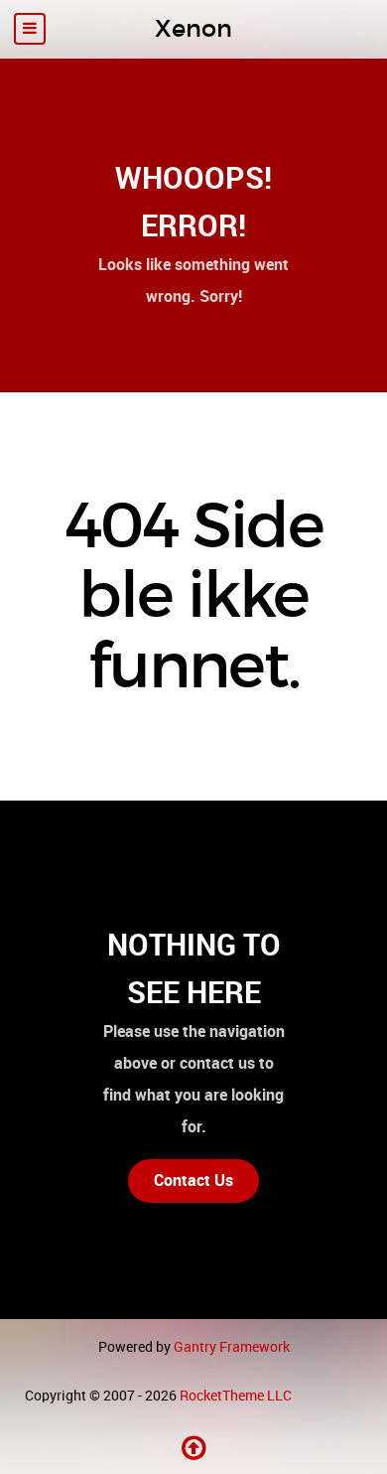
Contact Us (193, 1180)
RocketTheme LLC (236, 1395)
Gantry (232, 1347)
